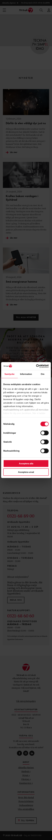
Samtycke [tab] (9, 374)
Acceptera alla (26, 463)
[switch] (44, 433)
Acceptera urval (26, 472)
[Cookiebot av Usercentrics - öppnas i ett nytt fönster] (37, 366)
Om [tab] (42, 374)
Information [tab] (26, 374)
